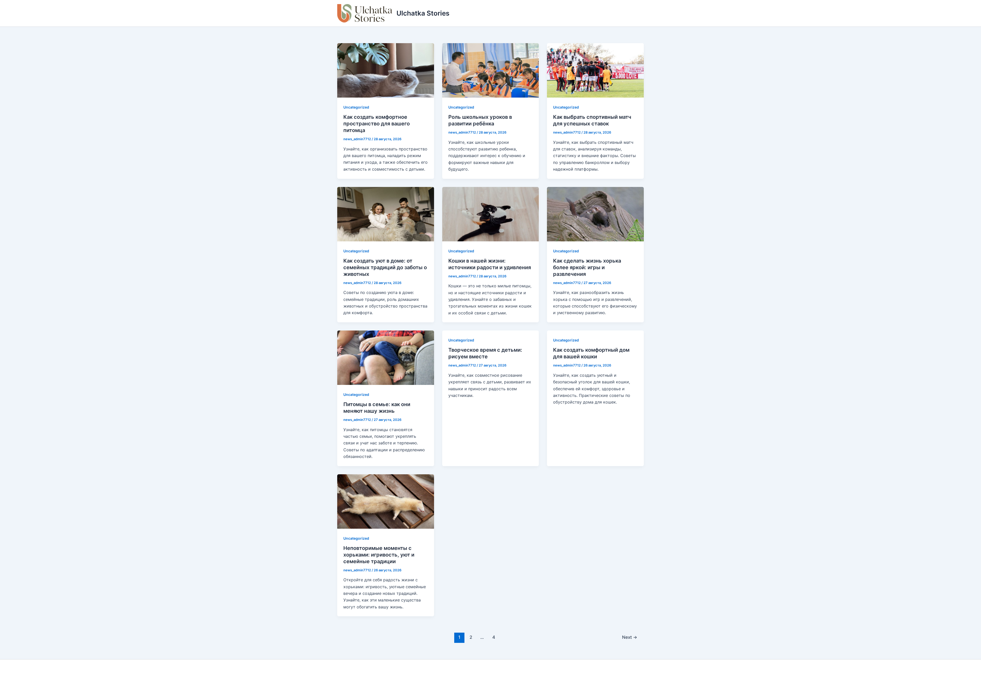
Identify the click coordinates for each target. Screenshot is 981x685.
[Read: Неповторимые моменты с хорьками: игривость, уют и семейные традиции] (385, 500)
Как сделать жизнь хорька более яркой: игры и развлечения (587, 267)
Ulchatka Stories (422, 13)
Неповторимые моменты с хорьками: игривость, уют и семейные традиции (378, 554)
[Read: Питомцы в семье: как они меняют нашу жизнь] (385, 357)
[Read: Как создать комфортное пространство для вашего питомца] (385, 70)
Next (629, 637)
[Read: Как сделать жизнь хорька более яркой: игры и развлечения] (595, 213)
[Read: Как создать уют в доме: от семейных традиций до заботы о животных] (385, 213)
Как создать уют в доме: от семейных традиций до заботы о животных (385, 267)
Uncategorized (356, 107)
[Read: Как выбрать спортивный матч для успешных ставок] (595, 70)
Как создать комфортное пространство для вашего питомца (376, 123)
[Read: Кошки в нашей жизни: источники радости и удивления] (490, 213)
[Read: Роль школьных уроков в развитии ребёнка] (490, 70)
